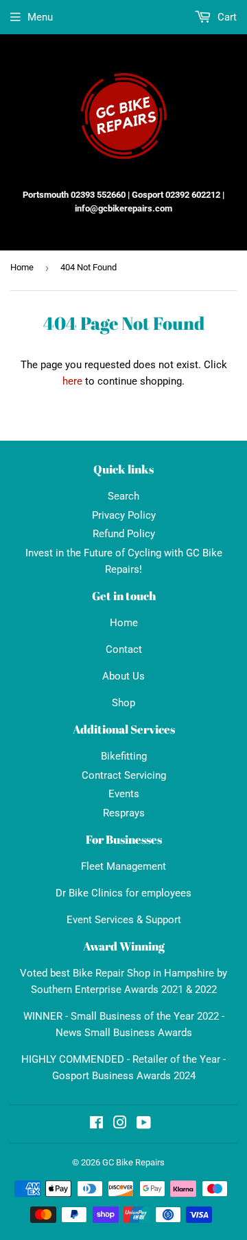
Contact (124, 649)
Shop (123, 703)
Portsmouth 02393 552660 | (76, 195)
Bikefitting (124, 756)
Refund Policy (124, 534)
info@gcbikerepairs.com (123, 208)
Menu (40, 17)
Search (123, 496)
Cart (226, 17)
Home (22, 267)
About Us (123, 676)
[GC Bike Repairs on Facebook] (96, 1124)
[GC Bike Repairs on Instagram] (120, 1124)
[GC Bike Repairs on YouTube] (144, 1124)
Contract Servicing (124, 775)
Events (123, 794)
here (72, 381)
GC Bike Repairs (133, 1162)
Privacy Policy (124, 515)
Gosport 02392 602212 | (178, 195)
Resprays (124, 813)
